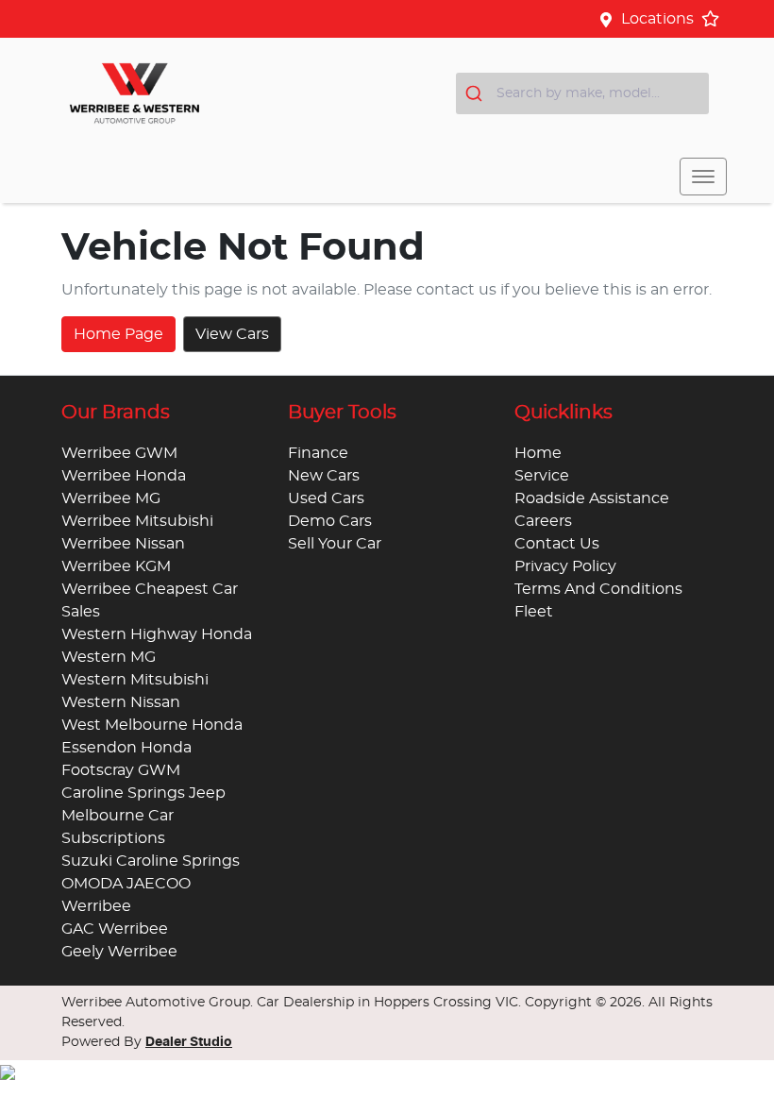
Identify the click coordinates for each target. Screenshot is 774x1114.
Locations (657, 18)
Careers (543, 521)
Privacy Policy (565, 566)
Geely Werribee (119, 951)
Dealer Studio (188, 1042)
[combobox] (582, 93)
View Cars (232, 334)
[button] (703, 176)
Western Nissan (120, 702)
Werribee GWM (119, 453)
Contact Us (556, 543)
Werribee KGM (116, 566)
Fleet (533, 611)
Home (538, 453)
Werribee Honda (123, 475)
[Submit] (476, 93)
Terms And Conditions (598, 589)
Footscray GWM (120, 770)
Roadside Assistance (591, 498)
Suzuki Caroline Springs (150, 861)
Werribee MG (110, 498)
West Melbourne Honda (152, 725)
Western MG (108, 657)
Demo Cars (330, 521)
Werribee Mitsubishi (137, 521)
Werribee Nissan (123, 543)
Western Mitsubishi (135, 679)
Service (541, 475)
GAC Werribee (114, 929)
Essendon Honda (126, 747)
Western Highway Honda (156, 634)
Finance (318, 453)
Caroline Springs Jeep (143, 793)
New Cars (324, 475)
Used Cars (326, 498)
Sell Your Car (334, 543)
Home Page (118, 334)
